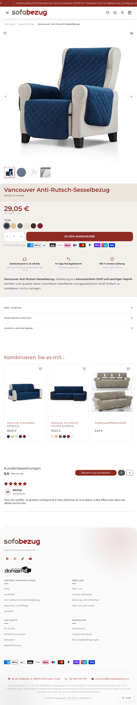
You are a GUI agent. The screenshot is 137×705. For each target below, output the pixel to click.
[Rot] (40, 226)
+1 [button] (29, 436)
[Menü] (7, 12)
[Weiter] (131, 96)
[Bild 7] (21, 172)
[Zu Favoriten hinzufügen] (5, 33)
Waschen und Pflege (16, 605)
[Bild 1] (9, 172)
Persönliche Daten (15, 634)
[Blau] (6, 226)
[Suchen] (115, 12)
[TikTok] (22, 558)
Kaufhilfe (9, 594)
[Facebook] (7, 558)
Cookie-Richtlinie (82, 634)
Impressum (78, 628)
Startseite (9, 24)
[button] (8, 436)
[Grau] (20, 226)
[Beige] (13, 226)
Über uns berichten (83, 605)
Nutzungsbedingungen (85, 639)
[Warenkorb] (129, 12)
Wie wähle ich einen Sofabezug (22, 600)
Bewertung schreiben (96, 472)
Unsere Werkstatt (82, 594)
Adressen (9, 639)
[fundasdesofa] (29, 12)
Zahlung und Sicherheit (85, 600)
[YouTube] (30, 558)
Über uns (77, 588)
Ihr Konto (9, 628)
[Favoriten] (107, 12)
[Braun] (33, 226)
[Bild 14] (45, 172)
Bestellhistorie (12, 645)
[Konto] (122, 12)
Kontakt (8, 611)
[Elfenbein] (26, 226)
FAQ (6, 588)
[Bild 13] (33, 172)
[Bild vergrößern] (131, 33)
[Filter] (121, 473)
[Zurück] (5, 96)
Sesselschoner (26, 24)
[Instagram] (15, 558)
